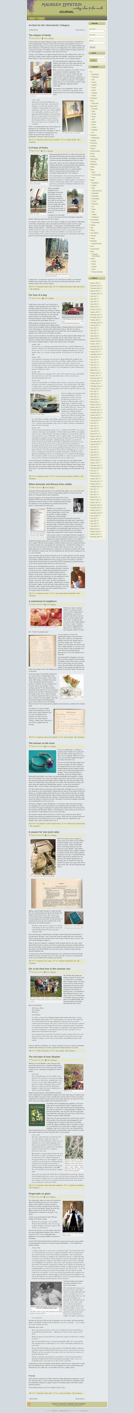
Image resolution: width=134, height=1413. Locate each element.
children (68, 139)
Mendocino (94, 164)
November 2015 (95, 412)
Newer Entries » (80, 30)
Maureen (50, 38)
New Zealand (45, 1050)
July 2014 (93, 447)
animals (94, 185)
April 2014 (94, 455)
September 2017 (95, 354)
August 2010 (94, 515)
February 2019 (95, 309)
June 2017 (94, 362)
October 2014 (95, 444)
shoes (57, 1050)
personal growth (55, 823)
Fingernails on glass (39, 1193)
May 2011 (94, 494)
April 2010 (94, 526)
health (53, 1185)
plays (92, 227)
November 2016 (95, 381)
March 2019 (94, 307)
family (46, 139)
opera (93, 177)
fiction (94, 264)
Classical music (96, 175)
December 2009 (95, 537)
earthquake (95, 196)
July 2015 (93, 423)
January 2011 (94, 502)
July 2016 (93, 391)
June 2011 (94, 492)
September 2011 (95, 486)
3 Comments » (81, 737)
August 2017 (94, 357)
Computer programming (96, 255)
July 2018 (93, 328)
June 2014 (94, 449)
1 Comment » (36, 289)
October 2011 (95, 484)
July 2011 (93, 489)
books (92, 101)
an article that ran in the (69, 1241)
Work (92, 251)
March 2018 (94, 338)
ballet (93, 172)
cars (56, 476)
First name (92, 29)
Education (94, 135)
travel (92, 246)
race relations (94, 233)
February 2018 (95, 341)
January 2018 (94, 344)
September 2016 (95, 386)
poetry (94, 269)
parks (78, 286)
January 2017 (94, 375)
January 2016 (94, 407)
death (93, 111)
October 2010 (95, 510)
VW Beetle (76, 476)
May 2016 (94, 396)
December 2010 (95, 505)
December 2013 (95, 465)
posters (94, 87)
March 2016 (94, 402)
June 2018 (94, 330)
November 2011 (95, 481)
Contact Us (55, 1404)
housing (51, 139)
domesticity (40, 139)
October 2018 (95, 320)
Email (91, 40)
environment (95, 198)
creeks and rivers (97, 190)
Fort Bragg (94, 143)
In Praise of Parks (38, 147)
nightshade (80, 1185)
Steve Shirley (67, 1393)
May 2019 (94, 301)
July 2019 (93, 296)
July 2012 (93, 470)
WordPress (54, 1410)
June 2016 (94, 394)
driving (46, 476)
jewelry (48, 823)
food (50, 737)
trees (93, 212)
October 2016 (95, 383)
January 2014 (94, 462)
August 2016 (94, 389)
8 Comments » (71, 1050)
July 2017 (93, 359)
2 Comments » (36, 1187)
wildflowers (59, 1185)
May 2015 (94, 428)
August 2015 (94, 420)
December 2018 (95, 314)
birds (93, 188)
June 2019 (94, 299)
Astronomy (94, 98)
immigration (94, 159)
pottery (94, 90)
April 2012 (94, 473)
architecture (95, 74)
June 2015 (94, 426)
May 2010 (94, 523)
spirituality (94, 241)
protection (95, 204)
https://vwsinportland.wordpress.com (70, 323)
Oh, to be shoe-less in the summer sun (49, 968)
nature (50, 286)
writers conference (97, 272)
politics (93, 230)
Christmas (61, 961)
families (74, 139)
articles (94, 261)
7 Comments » (79, 1393)
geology (94, 201)
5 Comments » (36, 826)
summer (61, 1050)
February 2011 (95, 500)
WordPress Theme (64, 1410)
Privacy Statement (80, 1404)
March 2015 (94, 433)
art (38, 823)
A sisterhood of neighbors (43, 601)
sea (93, 206)
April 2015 (94, 431)
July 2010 (93, 518)
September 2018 (95, 322)
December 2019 (95, 285)
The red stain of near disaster (44, 1056)
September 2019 (95, 293)
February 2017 (95, 373)
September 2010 (95, 513)
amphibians (95, 183)
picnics (82, 286)
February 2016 (95, 404)
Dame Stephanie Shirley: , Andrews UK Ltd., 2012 (47, 1387)
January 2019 (94, 312)
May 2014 (94, 452)
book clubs (95, 103)
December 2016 (95, 378)
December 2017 (95, 346)
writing (46, 593)
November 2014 (95, 441)
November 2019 (95, 288)
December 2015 (95, 410)
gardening (93, 146)
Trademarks (70, 1404)
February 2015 (95, 436)
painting (94, 85)
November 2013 (95, 468)
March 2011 (94, 497)
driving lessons (62, 476)
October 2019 (95, 291)
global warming (95, 151)
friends (94, 122)
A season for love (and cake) (44, 832)
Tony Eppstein (84, 1410)
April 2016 (94, 399)
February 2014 (95, 460)
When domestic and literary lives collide (50, 484)
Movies (93, 167)
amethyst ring (71, 823)
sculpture (94, 93)
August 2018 (94, 325)
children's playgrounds (65, 286)
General (93, 148)
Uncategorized (95, 249)
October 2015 (95, 415)
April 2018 (94, 336)
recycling (93, 235)
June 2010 (94, 521)
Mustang (70, 476)
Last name (92, 35)
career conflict (59, 593)
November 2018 (95, 317)
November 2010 (95, 507)
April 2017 (94, 367)
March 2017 (94, 370)
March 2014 (94, 457)
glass (93, 79)
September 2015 (95, 418)
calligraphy (95, 77)
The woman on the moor (42, 743)
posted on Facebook (77, 997)
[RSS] (29, 1404)
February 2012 (95, 476)
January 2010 (94, 534)
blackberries (72, 1185)
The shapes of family (40, 35)
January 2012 (94, 478)
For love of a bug (38, 295)
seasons (50, 961)
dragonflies (95, 193)
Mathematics (95, 138)
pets (93, 132)
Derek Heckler (69, 961)
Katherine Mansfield (35, 498)
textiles (94, 95)
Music (92, 169)
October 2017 (95, 352)
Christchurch (95, 222)
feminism (93, 140)
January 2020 (94, 283)
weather (94, 214)
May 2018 (94, 333)
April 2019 (94, 304)
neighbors (56, 139)
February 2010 (95, 531)
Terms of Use (62, 1404)
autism (61, 1393)
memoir (94, 266)
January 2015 (94, 439)
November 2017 (95, 349)
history (93, 153)
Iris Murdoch (58, 560)
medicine (93, 161)
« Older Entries (33, 30)
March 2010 (94, 529)
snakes (94, 209)
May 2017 (94, 365)
